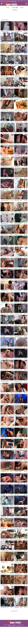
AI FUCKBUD (14, 10)
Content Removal (11, 625)
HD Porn (22, 7)
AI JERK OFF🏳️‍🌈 (15, 7)
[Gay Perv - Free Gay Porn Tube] (14, 4)
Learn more (14, 1)
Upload (18, 625)
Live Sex (7, 7)
